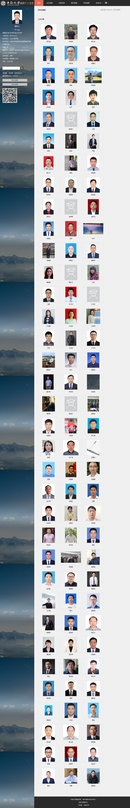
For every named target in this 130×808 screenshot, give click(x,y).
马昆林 (71, 435)
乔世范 (71, 392)
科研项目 (62, 3)
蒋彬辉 (93, 610)
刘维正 (71, 501)
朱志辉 (71, 41)
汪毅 (48, 304)
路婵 (48, 457)
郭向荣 (71, 676)
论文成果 (50, 3)
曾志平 (93, 764)
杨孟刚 (93, 173)
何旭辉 (93, 654)
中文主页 (109, 10)
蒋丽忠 (93, 589)
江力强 (49, 610)
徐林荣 (71, 216)
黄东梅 (49, 654)
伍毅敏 (49, 260)
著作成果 (74, 3)
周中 (48, 63)
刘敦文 (71, 523)
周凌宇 (49, 85)
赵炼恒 (93, 85)
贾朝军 (49, 632)
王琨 (48, 348)
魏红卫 (71, 282)
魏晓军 (93, 260)
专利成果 (86, 3)
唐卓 (48, 786)
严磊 (93, 151)
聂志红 (71, 413)
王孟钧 (71, 326)
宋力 (71, 370)
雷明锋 (93, 567)
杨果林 (71, 195)
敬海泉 (71, 589)
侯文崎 (71, 654)
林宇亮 (71, 545)
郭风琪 (49, 698)
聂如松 (93, 413)
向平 (93, 238)
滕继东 (49, 370)
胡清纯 (71, 632)
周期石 (93, 63)
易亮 (48, 151)
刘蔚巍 (93, 479)
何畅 (71, 786)
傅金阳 (93, 786)
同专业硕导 (15, 84)
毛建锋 (49, 435)
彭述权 (93, 392)
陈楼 (48, 764)
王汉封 (71, 348)
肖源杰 (49, 238)
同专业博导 (15, 80)
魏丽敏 (49, 282)
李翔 (48, 479)
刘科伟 (49, 523)
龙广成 (71, 457)
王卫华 (71, 304)
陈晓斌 (93, 742)
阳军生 (49, 195)
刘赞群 (71, 479)
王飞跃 (93, 348)
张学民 (49, 107)
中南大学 (86, 805)
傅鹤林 (49, 720)
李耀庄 (93, 457)
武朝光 (71, 260)
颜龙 (71, 151)
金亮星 (49, 589)
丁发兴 (71, 720)
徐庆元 (49, 216)
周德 (71, 85)
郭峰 (71, 698)
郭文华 (93, 676)
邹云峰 (49, 41)
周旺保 (71, 63)
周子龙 (93, 41)
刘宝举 (93, 523)
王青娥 (49, 326)
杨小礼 (49, 173)
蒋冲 (71, 610)
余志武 (49, 129)
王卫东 (93, 304)
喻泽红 (71, 129)
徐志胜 (93, 195)
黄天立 (93, 632)
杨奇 (71, 173)
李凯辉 (49, 567)
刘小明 (49, 501)
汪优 (93, 282)
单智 (93, 720)
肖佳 (71, 238)
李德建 (71, 567)
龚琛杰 (93, 698)
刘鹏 (93, 501)
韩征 (48, 676)
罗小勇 (93, 435)
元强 (93, 129)
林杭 (93, 545)
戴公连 (71, 742)
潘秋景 (49, 413)
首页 (38, 3)
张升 (71, 107)
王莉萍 (93, 326)
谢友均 (93, 216)
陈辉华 (71, 764)
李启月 (49, 545)
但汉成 (49, 742)
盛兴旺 (49, 392)
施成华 (93, 370)
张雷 (93, 107)
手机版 (80, 805)
